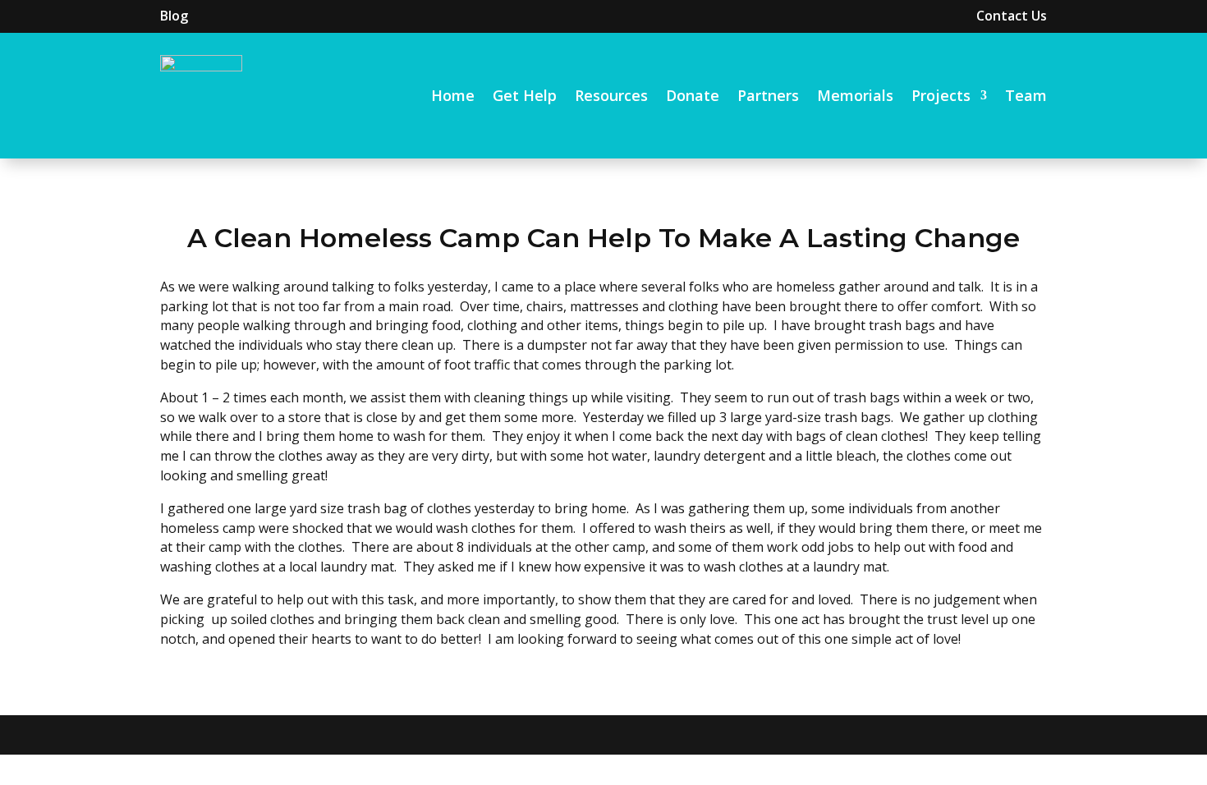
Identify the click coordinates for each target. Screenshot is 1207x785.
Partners (768, 95)
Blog (174, 16)
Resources (611, 95)
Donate (692, 95)
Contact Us (1011, 16)
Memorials (855, 95)
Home (453, 95)
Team (1026, 95)
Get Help (525, 95)
